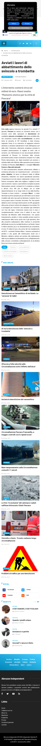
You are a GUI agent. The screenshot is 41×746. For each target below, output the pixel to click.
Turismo (9, 659)
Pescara (18, 80)
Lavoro (29, 665)
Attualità (6, 288)
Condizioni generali (7, 722)
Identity (7, 602)
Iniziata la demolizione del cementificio (17, 399)
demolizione (24, 251)
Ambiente (33, 662)
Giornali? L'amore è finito (22, 643)
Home (6, 50)
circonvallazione (24, 247)
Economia (8, 662)
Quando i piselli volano (21, 620)
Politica (14, 629)
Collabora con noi (6, 710)
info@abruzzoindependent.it (23, 690)
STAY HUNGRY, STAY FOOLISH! (25, 609)
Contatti (4, 725)
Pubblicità (4, 717)
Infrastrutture (15, 50)
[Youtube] (27, 43)
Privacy (3, 720)
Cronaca (6, 359)
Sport (22, 665)
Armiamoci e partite (20, 632)
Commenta (28, 80)
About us (4, 713)
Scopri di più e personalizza (20, 28)
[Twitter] (23, 43)
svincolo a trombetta (9, 251)
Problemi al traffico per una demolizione (18, 573)
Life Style (15, 617)
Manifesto (4, 715)
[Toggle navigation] (3, 43)
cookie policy (14, 19)
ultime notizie (7, 256)
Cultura (14, 606)
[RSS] (30, 43)
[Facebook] (20, 43)
